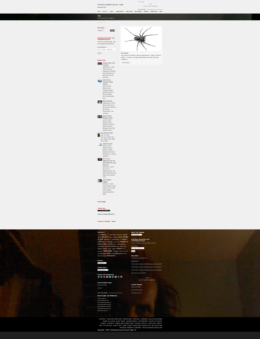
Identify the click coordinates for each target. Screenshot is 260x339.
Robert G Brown (134, 327)
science (119, 248)
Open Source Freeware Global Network (108, 82)
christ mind (113, 234)
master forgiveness (121, 244)
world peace (111, 256)
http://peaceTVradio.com (103, 310)
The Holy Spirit (102, 253)
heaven (104, 241)
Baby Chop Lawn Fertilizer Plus (137, 325)
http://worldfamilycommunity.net (104, 306)
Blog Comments (107, 101)
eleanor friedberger (113, 237)
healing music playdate (136, 286)
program (105, 248)
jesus (119, 241)
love (105, 244)
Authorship (143, 321)
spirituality (107, 251)
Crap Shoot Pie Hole (106, 133)
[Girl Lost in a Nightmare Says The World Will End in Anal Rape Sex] (100, 159)
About (111, 11)
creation (125, 234)
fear (110, 239)
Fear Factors (124, 53)
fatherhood (106, 239)
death (99, 237)
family (120, 237)
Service (136, 319)
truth (108, 253)
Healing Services (120, 11)
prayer (100, 248)
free (120, 239)
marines (115, 244)
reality (109, 248)
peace (117, 246)
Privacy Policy (141, 323)
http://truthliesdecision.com (103, 300)
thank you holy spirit (123, 251)
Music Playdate (138, 11)
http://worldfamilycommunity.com (104, 302)
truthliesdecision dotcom (136, 292)
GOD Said (105, 11)
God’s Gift (117, 325)
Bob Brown (100, 288)
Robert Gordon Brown (102, 285)
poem (121, 246)
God (99, 242)
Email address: (102, 47)
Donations (146, 11)
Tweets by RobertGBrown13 (106, 214)
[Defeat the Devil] (100, 144)
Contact (102, 319)
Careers (144, 319)
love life (110, 244)
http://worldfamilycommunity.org (104, 304)
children (103, 234)
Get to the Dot (105, 325)
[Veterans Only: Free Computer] (100, 63)
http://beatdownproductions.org (104, 308)
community (119, 234)
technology (115, 251)
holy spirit (109, 241)
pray (125, 246)
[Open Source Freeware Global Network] (100, 81)
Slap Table (120, 321)
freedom (124, 239)
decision (105, 237)
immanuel (115, 241)
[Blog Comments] (100, 102)
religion (114, 248)
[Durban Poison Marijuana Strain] (100, 116)
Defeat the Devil (107, 144)
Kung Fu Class (129, 11)
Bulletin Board (154, 11)
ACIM (99, 234)
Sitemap (110, 323)
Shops (161, 11)
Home (99, 11)
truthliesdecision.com (152, 327)
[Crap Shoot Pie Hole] (99, 134)
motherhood (101, 246)
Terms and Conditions (124, 323)
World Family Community (136, 289)
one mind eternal (110, 246)
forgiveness (115, 239)
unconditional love (117, 253)
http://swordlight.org (102, 298)
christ (108, 234)
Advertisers (131, 321)
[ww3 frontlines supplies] (100, 180)
